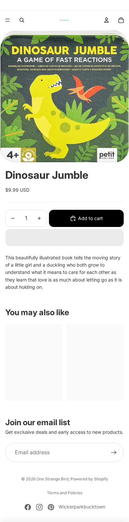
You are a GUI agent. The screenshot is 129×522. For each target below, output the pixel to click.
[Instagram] (39, 507)
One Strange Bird (52, 478)
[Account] (106, 20)
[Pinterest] (51, 507)
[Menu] (7, 20)
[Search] (22, 20)
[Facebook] (28, 507)
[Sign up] (114, 453)
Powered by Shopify (89, 478)
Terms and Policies (64, 492)
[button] (64, 237)
